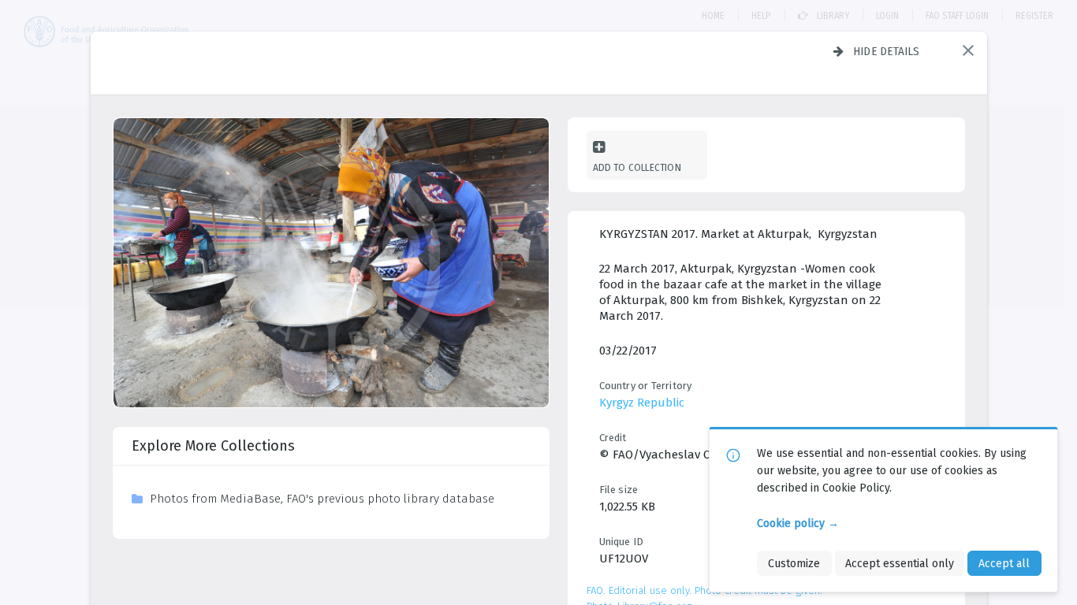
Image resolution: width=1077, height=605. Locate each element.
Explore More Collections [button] (213, 446)
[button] (968, 50)
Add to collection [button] (637, 167)
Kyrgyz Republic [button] (641, 402)
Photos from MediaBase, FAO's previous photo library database (322, 499)
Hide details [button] (886, 51)
